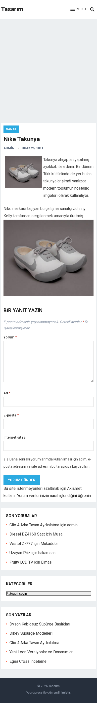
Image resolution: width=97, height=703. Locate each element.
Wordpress (34, 692)
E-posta (11, 415)
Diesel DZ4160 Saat (27, 534)
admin (8, 148)
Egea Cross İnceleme (28, 661)
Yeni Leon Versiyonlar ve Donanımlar (41, 652)
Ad (6, 393)
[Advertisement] (48, 69)
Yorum (10, 337)
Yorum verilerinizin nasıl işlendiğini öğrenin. (54, 495)
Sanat (11, 129)
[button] (78, 9)
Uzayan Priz (19, 552)
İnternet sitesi (14, 437)
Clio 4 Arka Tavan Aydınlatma (34, 525)
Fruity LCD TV (21, 562)
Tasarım (12, 9)
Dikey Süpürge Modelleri (30, 633)
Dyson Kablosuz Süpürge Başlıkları (39, 624)
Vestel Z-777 (21, 543)
